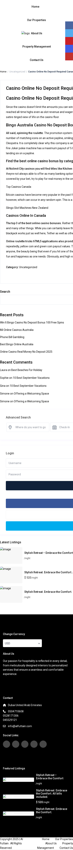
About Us (36, 33)
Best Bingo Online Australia (16, 344)
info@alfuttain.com (20, 726)
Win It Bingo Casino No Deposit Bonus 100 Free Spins (32, 322)
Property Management (36, 46)
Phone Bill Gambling (12, 337)
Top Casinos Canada (18, 186)
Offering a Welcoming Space (31, 393)
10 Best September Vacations (31, 377)
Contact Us (36, 60)
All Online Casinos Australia (16, 329)
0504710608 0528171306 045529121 (13, 715)
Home (35, 6)
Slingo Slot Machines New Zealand (27, 207)
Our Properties (36, 20)
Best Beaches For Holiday (26, 370)
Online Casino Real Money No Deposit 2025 (26, 351)
